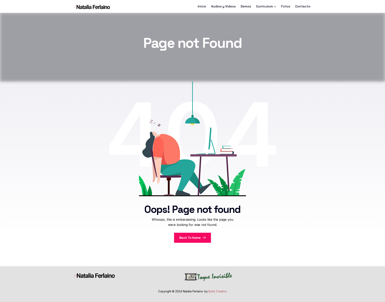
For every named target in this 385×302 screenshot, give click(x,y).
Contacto (302, 6)
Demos (246, 6)
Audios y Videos (223, 6)
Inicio (202, 6)
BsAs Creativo (218, 291)
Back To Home (190, 238)
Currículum (264, 6)
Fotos (285, 6)
